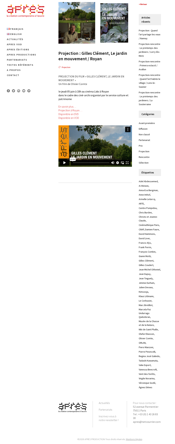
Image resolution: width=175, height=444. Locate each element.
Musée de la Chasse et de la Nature (149, 323)
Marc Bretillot (145, 305)
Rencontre (144, 157)
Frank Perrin (145, 247)
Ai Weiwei (144, 185)
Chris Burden (145, 212)
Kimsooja (143, 291)
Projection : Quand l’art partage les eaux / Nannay (149, 34)
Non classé (144, 134)
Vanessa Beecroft (148, 369)
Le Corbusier (145, 300)
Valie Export (145, 365)
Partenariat (144, 140)
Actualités (104, 403)
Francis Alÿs (145, 242)
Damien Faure (152, 229)
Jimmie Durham (146, 282)
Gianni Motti (145, 256)
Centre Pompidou (148, 208)
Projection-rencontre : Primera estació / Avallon (149, 65)
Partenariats (105, 409)
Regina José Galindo (149, 356)
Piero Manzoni (146, 347)
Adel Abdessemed (148, 181)
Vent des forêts (147, 374)
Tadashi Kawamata (148, 360)
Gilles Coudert (146, 265)
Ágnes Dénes (145, 387)
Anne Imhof (144, 194)
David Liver (144, 238)
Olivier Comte (146, 338)
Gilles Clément (146, 260)
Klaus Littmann (146, 296)
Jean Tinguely (146, 278)
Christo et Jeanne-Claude (148, 218)
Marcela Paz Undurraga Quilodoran (145, 313)
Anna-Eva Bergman (148, 190)
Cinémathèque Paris (149, 225)
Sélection (144, 162)
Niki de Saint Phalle (148, 329)
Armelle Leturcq (147, 199)
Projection (66, 67)
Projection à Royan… (70, 110)
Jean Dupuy (145, 274)
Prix (141, 145)
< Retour (143, 4)
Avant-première (147, 123)
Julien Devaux (146, 287)
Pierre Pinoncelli (147, 351)
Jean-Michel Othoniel (149, 269)
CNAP (141, 229)
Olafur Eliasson (146, 333)
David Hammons (147, 233)
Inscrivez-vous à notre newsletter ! (109, 418)
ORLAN (142, 342)
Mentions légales (134, 439)
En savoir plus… (67, 106)
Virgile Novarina (146, 378)
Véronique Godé (147, 382)
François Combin (147, 251)
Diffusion (143, 128)
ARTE (141, 203)
